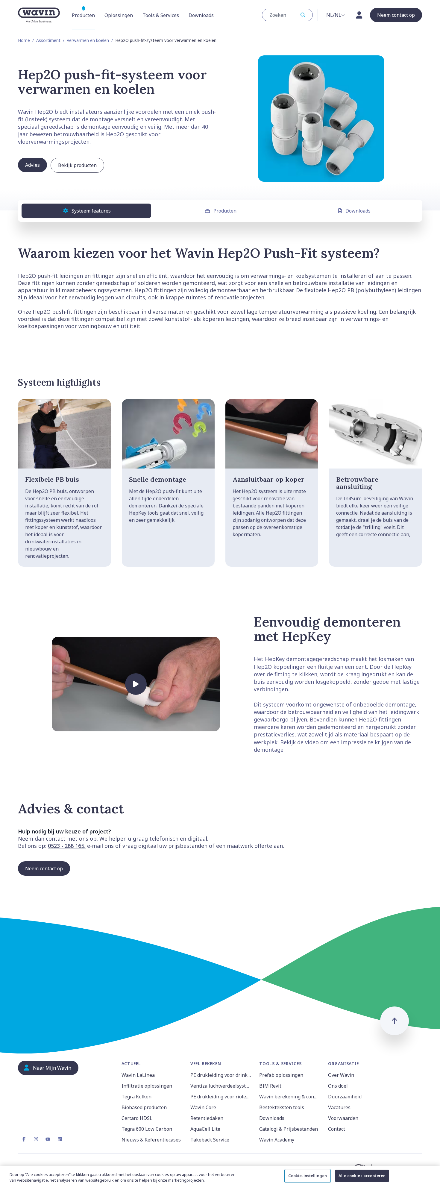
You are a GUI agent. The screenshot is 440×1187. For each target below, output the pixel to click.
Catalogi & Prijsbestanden (288, 1129)
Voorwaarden (343, 1118)
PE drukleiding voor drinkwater (221, 1075)
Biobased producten (144, 1107)
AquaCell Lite (205, 1129)
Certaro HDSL (137, 1118)
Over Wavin (341, 1075)
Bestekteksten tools (281, 1107)
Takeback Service (209, 1139)
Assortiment (48, 40)
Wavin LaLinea (138, 1075)
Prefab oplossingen (281, 1075)
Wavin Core (203, 1107)
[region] (220, 1176)
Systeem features (91, 210)
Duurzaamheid (345, 1096)
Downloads (358, 210)
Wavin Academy (276, 1139)
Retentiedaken (206, 1118)
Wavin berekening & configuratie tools (290, 1096)
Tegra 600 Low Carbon (147, 1129)
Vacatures (339, 1107)
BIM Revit (270, 1086)
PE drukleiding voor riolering (221, 1096)
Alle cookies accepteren (362, 1175)
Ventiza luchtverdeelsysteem (221, 1086)
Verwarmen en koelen (88, 40)
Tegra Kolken (136, 1096)
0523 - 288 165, (67, 845)
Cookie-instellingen (307, 1175)
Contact (336, 1129)
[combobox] (287, 15)
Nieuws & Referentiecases (151, 1139)
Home (24, 40)
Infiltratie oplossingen (147, 1086)
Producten (224, 210)
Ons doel (338, 1086)
